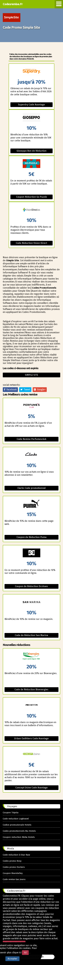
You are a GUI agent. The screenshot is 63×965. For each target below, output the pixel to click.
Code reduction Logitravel (16, 818)
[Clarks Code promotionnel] (32, 455)
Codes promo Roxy (12, 861)
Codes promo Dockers (14, 867)
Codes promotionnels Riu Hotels (19, 831)
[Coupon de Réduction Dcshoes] (32, 553)
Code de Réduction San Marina (31, 635)
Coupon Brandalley (13, 873)
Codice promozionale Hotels (17, 824)
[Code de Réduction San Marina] (32, 602)
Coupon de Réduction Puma (31, 537)
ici (25, 952)
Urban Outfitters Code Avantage (31, 738)
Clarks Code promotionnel (31, 488)
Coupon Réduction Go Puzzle (31, 196)
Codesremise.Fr (13, 4)
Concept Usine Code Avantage (31, 787)
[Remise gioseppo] (31, 117)
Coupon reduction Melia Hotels (19, 837)
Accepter (12, 958)
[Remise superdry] (31, 71)
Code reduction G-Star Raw (16, 854)
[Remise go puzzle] (31, 163)
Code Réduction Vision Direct (31, 243)
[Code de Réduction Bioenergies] (32, 656)
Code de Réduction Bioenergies (31, 689)
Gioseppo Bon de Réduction (31, 150)
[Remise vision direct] (31, 209)
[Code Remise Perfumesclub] (32, 406)
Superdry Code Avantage (31, 104)
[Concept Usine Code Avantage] (32, 754)
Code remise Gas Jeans (14, 879)
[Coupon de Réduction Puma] (32, 504)
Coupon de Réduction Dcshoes (31, 586)
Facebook (11, 389)
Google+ (41, 389)
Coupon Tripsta (10, 812)
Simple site (31, 375)
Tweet (26, 389)
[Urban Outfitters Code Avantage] (32, 705)
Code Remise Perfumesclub (31, 439)
